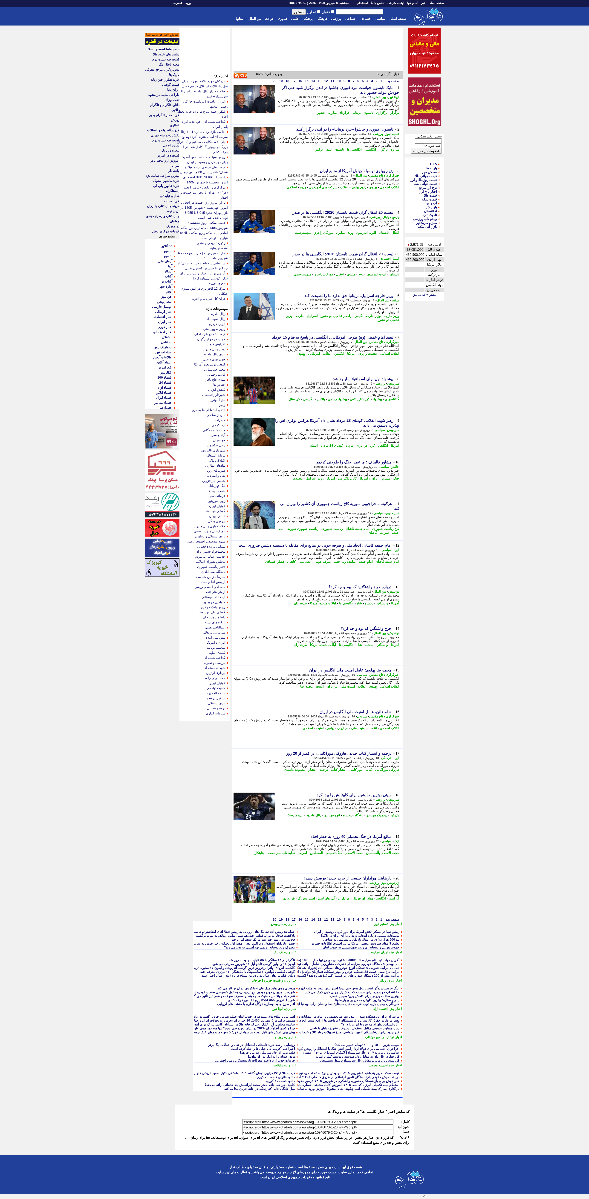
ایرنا (396, 550)
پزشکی (308, 18)
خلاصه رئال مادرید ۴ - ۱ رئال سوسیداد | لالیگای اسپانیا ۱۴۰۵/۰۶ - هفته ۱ (350, 1052)
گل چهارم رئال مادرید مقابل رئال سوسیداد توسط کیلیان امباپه (357, 1056)
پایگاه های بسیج (215, 622)
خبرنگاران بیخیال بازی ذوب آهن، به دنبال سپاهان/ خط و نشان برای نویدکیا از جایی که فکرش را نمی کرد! (329, 1004)
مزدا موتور (218, 400)
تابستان (384, 232)
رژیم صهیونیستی (214, 329)
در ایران (361, 445)
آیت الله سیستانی (213, 597)
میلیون (340, 232)
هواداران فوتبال (362, 898)
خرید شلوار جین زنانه (164, 79)
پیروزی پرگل (216, 521)
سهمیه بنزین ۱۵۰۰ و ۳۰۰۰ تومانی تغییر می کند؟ (366, 1045)
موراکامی (356, 769)
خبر (423, 3)
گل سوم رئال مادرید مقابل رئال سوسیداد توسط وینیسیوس (359, 1060)
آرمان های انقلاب (213, 592)
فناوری (282, 18)
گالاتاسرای (392, 399)
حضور (321, 112)
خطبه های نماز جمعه (282, 853)
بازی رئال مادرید (214, 354)
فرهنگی (322, 18)
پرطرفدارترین (215, 673)
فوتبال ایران (217, 506)
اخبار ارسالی (163, 312)
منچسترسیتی (302, 232)
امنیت (320, 686)
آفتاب (168, 276)
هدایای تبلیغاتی (169, 196)
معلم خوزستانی (214, 369)
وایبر (222, 405)
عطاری (174, 125)
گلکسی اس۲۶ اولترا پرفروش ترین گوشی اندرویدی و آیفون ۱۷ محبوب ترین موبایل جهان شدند (231, 968)
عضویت (177, 3)
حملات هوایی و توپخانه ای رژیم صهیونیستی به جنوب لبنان (361, 947)
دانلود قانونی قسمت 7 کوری (276, 1077)
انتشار (313, 769)
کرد (372, 445)
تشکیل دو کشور (388, 320)
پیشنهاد (377, 399)
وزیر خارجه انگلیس (368, 316)
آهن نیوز (166, 296)
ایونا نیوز (393, 97)
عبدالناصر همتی (215, 627)
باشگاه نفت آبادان (213, 572)
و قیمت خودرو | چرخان (267, 980)
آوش (169, 291)
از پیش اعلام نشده (212, 582)
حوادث (269, 18)
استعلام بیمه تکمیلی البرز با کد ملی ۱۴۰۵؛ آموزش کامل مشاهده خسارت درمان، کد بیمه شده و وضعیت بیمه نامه (323, 1085)
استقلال (167, 337)
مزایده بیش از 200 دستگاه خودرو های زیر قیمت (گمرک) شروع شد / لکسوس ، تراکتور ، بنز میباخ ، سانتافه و (326, 975)
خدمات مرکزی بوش (165, 231)
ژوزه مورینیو (216, 501)
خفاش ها (219, 384)
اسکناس (166, 342)
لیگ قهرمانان (216, 486)
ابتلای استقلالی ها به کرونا (208, 410)
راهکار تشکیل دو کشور (336, 316)
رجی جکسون (216, 445)
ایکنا (396, 841)
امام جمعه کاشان (357, 529)
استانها (240, 18)
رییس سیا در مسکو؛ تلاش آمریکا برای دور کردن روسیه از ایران (356, 932)
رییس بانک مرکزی (212, 607)
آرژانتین (394, 898)
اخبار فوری (165, 327)
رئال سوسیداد (216, 319)
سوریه (384, 532)
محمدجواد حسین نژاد (211, 551)
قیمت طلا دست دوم (165, 59)
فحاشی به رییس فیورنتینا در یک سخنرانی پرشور (262, 939)
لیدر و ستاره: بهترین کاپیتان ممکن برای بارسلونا (367, 1000)
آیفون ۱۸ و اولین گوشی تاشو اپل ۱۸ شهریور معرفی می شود (253, 964)
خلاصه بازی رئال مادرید (209, 526)
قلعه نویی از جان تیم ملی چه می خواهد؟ (267, 1052)
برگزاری (381, 112)
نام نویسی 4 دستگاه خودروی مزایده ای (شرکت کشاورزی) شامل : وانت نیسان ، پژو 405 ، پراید (334, 964)
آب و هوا (412, 3)
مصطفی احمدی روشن (209, 587)
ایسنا (396, 258)
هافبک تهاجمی (215, 688)
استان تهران (217, 516)
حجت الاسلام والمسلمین (382, 853)
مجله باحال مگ (169, 64)
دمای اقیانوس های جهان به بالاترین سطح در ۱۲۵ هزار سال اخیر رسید (248, 975)
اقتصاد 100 (164, 377)
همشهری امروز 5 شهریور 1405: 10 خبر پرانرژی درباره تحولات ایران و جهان (243, 1020)
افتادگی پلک (217, 460)
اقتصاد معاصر (163, 403)
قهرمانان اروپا (216, 470)
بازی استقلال (216, 703)
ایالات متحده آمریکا (323, 603)
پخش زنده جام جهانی (165, 135)
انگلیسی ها (354, 149)
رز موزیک (172, 226)
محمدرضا (306, 686)
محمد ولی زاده (215, 678)
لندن (329, 149)
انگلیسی (370, 149)
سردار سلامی (216, 415)
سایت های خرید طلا (166, 54)
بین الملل (254, 18)
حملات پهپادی (216, 491)
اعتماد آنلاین (164, 362)
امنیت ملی (348, 686)
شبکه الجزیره (216, 693)
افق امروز (165, 367)
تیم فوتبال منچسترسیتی (209, 531)
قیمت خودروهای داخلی (209, 334)
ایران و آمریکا (369, 478)
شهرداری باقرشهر (213, 450)
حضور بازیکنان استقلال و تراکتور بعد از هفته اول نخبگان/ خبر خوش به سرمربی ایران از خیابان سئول (227, 943)
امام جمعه (366, 561)
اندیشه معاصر (378, 1065)
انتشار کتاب (338, 769)
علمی (295, 18)
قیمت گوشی (170, 84)
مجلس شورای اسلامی (210, 561)
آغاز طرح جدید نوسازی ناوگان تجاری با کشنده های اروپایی (256, 1004)
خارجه (299, 316)
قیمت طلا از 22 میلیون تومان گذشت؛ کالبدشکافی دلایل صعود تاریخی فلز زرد (243, 1073)
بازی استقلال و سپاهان (210, 536)
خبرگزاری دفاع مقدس (384, 175)
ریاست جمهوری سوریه (302, 529)
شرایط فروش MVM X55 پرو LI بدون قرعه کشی (261, 1000)
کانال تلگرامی (347, 478)
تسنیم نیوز (392, 134)
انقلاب (344, 187)
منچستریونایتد (216, 647)
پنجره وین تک (170, 150)
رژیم (303, 187)
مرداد (349, 445)
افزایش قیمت (215, 344)
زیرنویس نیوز (390, 883)
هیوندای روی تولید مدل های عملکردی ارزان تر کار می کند (256, 988)
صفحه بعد (392, 81)
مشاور (385, 478)
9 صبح (168, 256)
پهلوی (373, 187)
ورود (188, 3)
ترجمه (324, 769)
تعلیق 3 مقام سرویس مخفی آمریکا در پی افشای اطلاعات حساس (355, 943)
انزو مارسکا (295, 815)
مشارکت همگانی (213, 430)
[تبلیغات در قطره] (162, 44)
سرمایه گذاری (215, 713)
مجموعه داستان (295, 769)
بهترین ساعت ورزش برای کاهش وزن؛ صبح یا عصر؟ (364, 996)
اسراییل (312, 316)
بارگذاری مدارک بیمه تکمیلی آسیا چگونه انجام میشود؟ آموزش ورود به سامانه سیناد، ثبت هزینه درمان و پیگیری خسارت (319, 1089)
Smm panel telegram (163, 49)
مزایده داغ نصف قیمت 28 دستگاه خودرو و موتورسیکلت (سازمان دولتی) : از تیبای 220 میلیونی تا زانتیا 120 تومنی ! (321, 971)
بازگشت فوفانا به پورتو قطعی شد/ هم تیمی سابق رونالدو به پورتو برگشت (245, 935)
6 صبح (168, 251)
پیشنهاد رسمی (337, 399)
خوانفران (219, 440)
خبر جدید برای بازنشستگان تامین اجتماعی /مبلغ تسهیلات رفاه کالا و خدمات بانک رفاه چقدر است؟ (334, 1032)
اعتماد (314, 445)
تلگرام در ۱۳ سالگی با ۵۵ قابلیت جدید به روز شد (262, 960)
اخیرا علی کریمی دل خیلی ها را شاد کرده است (263, 1049)
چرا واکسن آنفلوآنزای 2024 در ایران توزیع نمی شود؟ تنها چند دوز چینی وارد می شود (238, 1028)
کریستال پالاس (360, 399)
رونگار (383, 980)
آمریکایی (314, 353)
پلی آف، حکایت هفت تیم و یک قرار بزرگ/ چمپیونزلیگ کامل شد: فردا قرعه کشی (203, 147)
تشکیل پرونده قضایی (211, 546)
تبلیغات (278, 1065)
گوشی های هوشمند (212, 612)
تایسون (368, 112)
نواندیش (393, 591)
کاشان (373, 532)
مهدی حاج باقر (215, 379)
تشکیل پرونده (216, 698)
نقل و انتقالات (216, 475)
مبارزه (332, 112)
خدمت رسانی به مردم (210, 556)
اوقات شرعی (395, 3)
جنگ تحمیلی (334, 853)
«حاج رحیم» (217, 283)
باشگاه (359, 815)
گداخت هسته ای (214, 657)
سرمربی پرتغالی (213, 632)
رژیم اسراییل (315, 478)
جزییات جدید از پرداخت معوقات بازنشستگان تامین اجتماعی (255, 1060)
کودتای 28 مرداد (332, 445)
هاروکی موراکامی (387, 769)
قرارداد (344, 112)
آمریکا (351, 353)
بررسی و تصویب (213, 663)
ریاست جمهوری (332, 529)
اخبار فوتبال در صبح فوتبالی (383, 1037)
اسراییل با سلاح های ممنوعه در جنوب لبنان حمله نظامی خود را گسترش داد (244, 1016)
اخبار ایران (165, 322)
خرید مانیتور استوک (166, 181)
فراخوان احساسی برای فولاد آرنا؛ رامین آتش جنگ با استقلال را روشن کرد (348, 1049)
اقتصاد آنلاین (164, 392)
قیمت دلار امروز (168, 155)
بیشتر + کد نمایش (424, 295)
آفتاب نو (167, 281)
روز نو (279, 1037)
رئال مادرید (313, 815)
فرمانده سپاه (216, 496)
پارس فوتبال (391, 217)
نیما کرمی (218, 425)
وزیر (289, 316)
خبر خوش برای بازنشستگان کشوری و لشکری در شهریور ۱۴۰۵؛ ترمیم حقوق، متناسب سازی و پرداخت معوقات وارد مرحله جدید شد (310, 1081)
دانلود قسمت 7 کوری (280, 1081)
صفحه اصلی (436, 3)
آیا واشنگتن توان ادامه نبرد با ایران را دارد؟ (370, 1024)
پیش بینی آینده (215, 637)
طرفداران (300, 603)
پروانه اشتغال (216, 455)
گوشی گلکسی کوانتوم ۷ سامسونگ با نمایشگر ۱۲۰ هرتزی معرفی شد (247, 971)
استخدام (362, 3)
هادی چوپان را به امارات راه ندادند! (271, 1056)
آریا (170, 266)
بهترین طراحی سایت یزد (162, 175)
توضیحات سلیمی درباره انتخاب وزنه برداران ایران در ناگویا (360, 935)
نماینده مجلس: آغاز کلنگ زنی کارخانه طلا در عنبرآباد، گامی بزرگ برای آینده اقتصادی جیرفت (232, 1024)
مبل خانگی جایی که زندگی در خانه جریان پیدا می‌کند (259, 1089)
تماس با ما (377, 3)
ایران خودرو (217, 324)
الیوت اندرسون (366, 232)
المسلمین (316, 853)
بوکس (319, 149)
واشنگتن (382, 603)
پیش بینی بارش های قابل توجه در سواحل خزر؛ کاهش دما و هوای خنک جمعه (243, 1032)
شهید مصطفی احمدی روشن (206, 541)
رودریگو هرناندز (377, 815)
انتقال (395, 232)
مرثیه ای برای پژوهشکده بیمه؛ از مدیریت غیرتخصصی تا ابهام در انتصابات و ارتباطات (342, 1016)
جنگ (396, 478)
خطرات (220, 420)
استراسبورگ (306, 898)
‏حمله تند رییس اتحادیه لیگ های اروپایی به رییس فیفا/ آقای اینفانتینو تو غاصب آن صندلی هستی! (231, 932)
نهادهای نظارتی (215, 465)
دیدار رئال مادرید (214, 349)
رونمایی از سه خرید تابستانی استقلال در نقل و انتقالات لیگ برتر (251, 1045)
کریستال (294, 399)
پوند (350, 232)
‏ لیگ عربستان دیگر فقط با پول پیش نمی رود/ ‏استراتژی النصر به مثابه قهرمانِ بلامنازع (341, 988)
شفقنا (395, 300)
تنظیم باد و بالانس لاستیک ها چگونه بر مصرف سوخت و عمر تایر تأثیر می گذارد (242, 996)
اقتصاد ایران (164, 398)
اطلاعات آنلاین (162, 357)
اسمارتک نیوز (163, 347)
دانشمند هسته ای (213, 617)
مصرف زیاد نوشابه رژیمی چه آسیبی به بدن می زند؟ (259, 947)
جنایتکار (260, 853)
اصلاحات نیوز (163, 352)
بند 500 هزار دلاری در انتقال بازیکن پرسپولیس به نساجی (361, 939)
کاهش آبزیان (216, 389)
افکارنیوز (166, 372)
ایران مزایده (379, 952)
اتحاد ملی (305, 561)
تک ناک (278, 952)
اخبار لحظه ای (162, 332)
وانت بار (173, 170)
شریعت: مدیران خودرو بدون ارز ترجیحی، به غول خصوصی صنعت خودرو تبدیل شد (239, 992)
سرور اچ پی (171, 145)
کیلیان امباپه (217, 652)
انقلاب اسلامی (389, 187)
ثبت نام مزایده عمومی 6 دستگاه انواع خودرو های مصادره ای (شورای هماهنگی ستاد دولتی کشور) (334, 968)
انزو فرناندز (332, 815)
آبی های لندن (326, 898)
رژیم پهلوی (359, 187)
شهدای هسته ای (214, 668)
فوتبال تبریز (217, 683)
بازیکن (394, 815)
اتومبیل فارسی (162, 306)
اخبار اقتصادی (163, 317)
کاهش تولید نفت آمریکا (209, 364)
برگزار (394, 112)
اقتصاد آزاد (380, 1009)
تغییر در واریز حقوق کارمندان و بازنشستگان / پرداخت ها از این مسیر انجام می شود (343, 1020)
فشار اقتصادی (274, 561)
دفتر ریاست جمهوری (211, 566)
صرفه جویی (323, 561)
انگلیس (339, 353)
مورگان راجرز (323, 232)
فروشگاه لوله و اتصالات (163, 130)
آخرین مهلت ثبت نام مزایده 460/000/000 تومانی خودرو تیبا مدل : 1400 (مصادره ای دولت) (337, 960)
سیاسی (380, 18)
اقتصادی (366, 18)
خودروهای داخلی (214, 359)
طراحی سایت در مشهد (163, 95)
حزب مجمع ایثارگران (211, 339)
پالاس (321, 399)
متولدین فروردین (213, 602)
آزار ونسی (218, 435)
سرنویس (393, 383)
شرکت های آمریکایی (323, 187)
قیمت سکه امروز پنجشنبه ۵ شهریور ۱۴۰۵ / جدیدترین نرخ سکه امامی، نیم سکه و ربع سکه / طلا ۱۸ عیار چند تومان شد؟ (318, 1073)
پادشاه (369, 603)
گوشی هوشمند (215, 511)
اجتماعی (351, 18)
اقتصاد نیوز (165, 408)
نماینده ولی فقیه (345, 561)
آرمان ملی (165, 261)
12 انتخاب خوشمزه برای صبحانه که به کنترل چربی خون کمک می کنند (352, 992)
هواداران (343, 898)
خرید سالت (171, 201)
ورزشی (336, 18)
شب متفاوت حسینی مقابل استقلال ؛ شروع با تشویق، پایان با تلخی (354, 1028)
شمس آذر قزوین (213, 480)
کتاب (369, 769)
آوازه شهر (165, 286)
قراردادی (289, 898)
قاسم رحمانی (216, 374)
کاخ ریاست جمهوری (385, 529)
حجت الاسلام (354, 853)
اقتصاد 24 (165, 382)
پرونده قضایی (216, 708)
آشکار (168, 271)
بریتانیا (356, 112)
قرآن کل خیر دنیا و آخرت (208, 298)
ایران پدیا (173, 89)
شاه (359, 603)
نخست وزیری (367, 353)
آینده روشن (164, 301)
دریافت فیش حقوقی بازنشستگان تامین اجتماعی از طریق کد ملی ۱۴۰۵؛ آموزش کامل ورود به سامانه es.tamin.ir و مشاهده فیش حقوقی (306, 1077)
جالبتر (395, 466)
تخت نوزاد (172, 100)
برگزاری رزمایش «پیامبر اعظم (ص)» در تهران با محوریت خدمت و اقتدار (204, 192)
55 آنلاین (166, 246)
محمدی (298, 478)
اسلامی (292, 187)
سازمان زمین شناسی (210, 577)
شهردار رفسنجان (213, 395)
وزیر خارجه (391, 316)
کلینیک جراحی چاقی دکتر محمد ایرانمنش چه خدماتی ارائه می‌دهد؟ (250, 1085)
